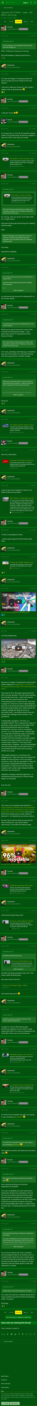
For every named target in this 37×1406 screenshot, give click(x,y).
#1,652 (34, 74)
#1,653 (34, 108)
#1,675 (34, 1079)
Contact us (4, 1380)
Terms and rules (5, 1383)
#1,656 (34, 184)
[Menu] (2, 2)
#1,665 (34, 588)
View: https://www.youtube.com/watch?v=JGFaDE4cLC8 (14, 659)
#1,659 (34, 372)
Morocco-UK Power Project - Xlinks (14, 985)
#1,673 (34, 1009)
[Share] (29, 36)
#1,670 (34, 880)
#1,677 (34, 1133)
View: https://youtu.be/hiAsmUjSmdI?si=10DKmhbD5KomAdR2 (16, 864)
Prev (11, 21)
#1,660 (34, 419)
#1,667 (34, 678)
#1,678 (34, 1169)
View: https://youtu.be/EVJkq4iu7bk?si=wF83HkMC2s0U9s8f (15, 612)
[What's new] (31, 2)
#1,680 (34, 1281)
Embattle (11, 65)
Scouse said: (6, 273)
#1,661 (34, 450)
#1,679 (34, 1223)
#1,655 (34, 153)
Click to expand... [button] (18, 290)
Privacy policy (5, 1387)
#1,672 (34, 946)
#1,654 (34, 129)
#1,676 (34, 1110)
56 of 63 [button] (18, 21)
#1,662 (34, 485)
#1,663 (34, 530)
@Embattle (17, 1117)
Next (25, 21)
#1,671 (34, 910)
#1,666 (34, 631)
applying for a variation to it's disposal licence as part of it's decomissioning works (18, 686)
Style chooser (5, 1376)
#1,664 (34, 557)
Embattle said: (7, 41)
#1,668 (34, 801)
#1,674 (34, 1049)
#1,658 (34, 314)
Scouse (4, 18)
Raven (9, 120)
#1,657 (34, 267)
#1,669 (34, 840)
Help (2, 1391)
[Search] (35, 2)
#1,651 (34, 36)
